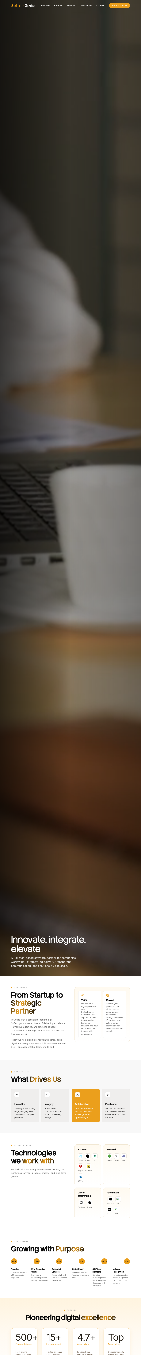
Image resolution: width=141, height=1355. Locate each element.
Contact (100, 5)
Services (71, 5)
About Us (45, 5)
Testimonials (86, 5)
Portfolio (58, 5)
